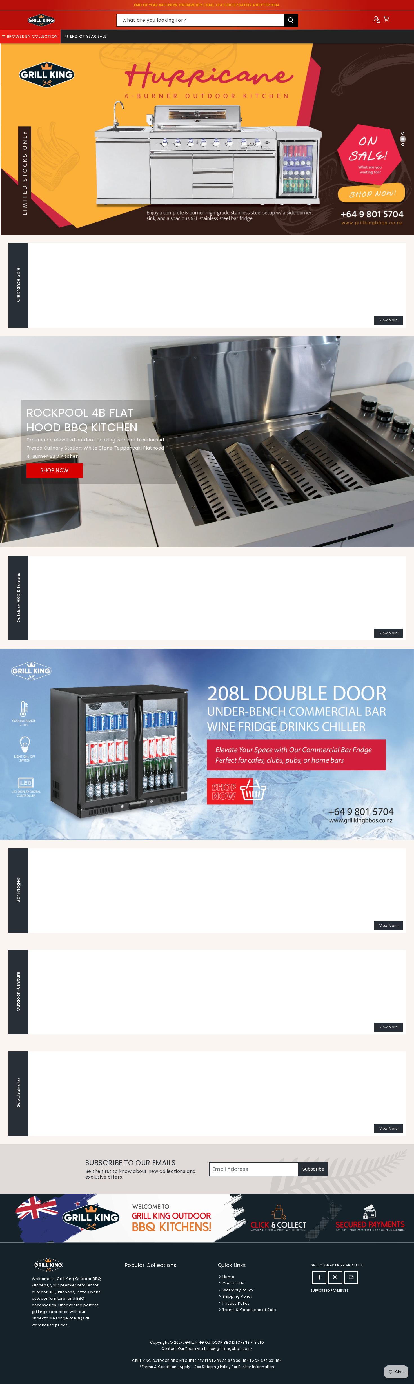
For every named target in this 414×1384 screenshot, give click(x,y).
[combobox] (207, 20)
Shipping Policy (237, 1296)
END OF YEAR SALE (87, 36)
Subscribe (313, 1169)
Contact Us (232, 1283)
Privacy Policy (235, 1303)
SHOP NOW (54, 470)
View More (388, 320)
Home (227, 1276)
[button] (386, 20)
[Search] (291, 20)
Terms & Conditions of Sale (248, 1309)
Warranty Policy (237, 1290)
